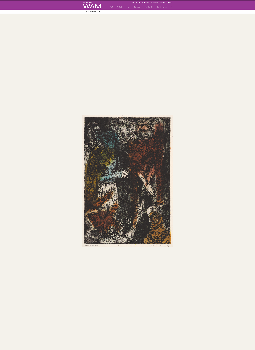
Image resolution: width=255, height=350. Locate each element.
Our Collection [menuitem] (162, 7)
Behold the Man (96, 11)
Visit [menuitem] (111, 7)
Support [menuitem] (138, 2)
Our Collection (87, 11)
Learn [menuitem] (128, 7)
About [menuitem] (133, 2)
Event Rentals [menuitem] (145, 2)
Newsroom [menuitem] (162, 2)
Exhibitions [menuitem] (138, 7)
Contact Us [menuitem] (169, 2)
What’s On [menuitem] (119, 7)
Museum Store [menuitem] (154, 2)
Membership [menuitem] (149, 7)
